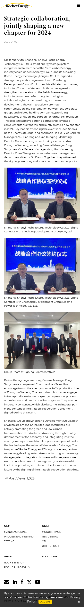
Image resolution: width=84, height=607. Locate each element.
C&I (44, 541)
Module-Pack (51, 531)
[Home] (16, 5)
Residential (50, 536)
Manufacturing (15, 531)
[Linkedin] (15, 582)
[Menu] (78, 5)
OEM (7, 525)
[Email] (6, 582)
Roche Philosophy (17, 567)
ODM (45, 525)
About (9, 556)
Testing (9, 541)
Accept (45, 601)
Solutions (49, 556)
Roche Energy (14, 562)
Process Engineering (19, 536)
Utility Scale (51, 546)
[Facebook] (22, 582)
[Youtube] (37, 582)
